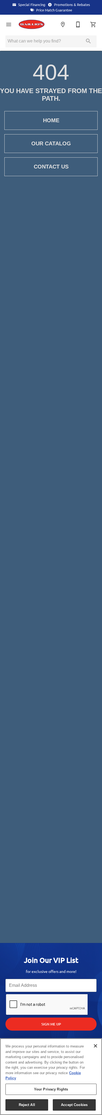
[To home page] (33, 24)
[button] (8, 24)
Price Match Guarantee (53, 10)
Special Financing (31, 4)
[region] (51, 1076)
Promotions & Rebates (71, 4)
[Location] (62, 24)
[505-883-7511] (78, 24)
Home (51, 120)
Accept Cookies (74, 1105)
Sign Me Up (51, 1024)
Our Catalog (51, 143)
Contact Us (51, 167)
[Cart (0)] (93, 24)
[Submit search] (88, 41)
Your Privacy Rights (51, 1089)
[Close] (95, 1046)
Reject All (27, 1105)
